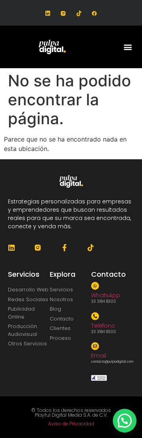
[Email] (95, 346)
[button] (127, 47)
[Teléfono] (95, 316)
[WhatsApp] (95, 286)
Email (98, 356)
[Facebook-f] (64, 247)
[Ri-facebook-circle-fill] (94, 13)
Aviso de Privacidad (71, 423)
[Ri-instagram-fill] (63, 13)
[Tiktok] (78, 13)
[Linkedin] (48, 13)
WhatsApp (105, 295)
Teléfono (103, 326)
